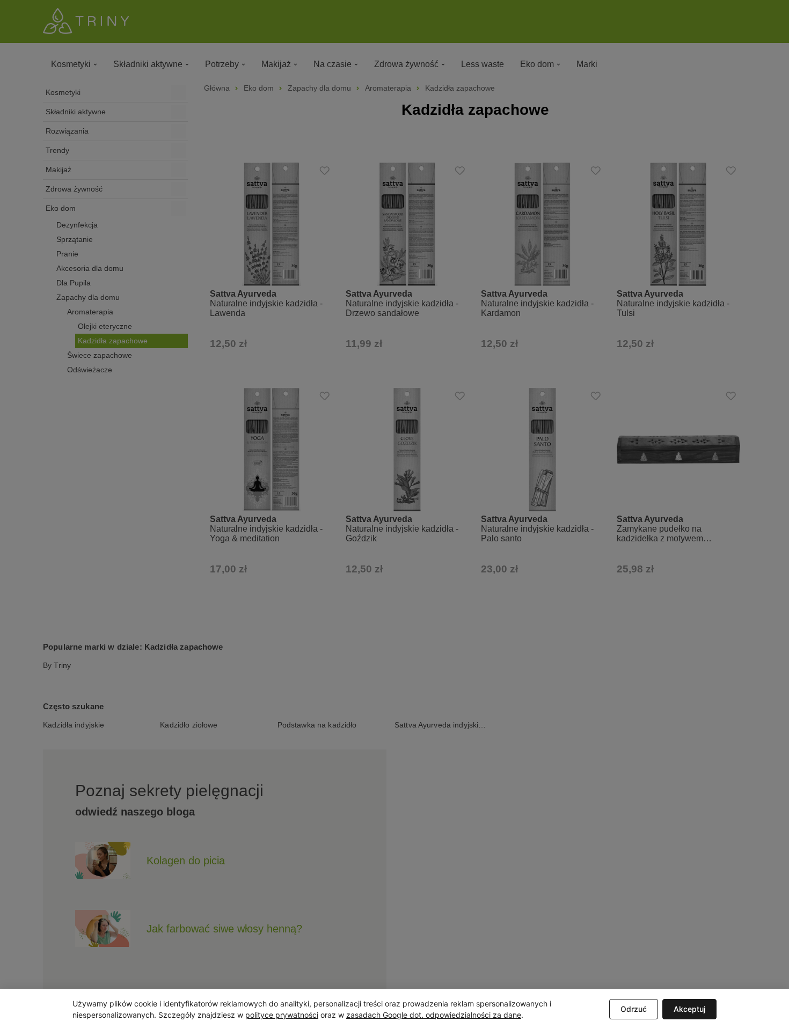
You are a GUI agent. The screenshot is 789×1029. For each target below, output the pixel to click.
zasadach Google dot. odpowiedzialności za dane (433, 1014)
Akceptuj (689, 1008)
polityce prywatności (281, 1014)
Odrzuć (633, 1008)
